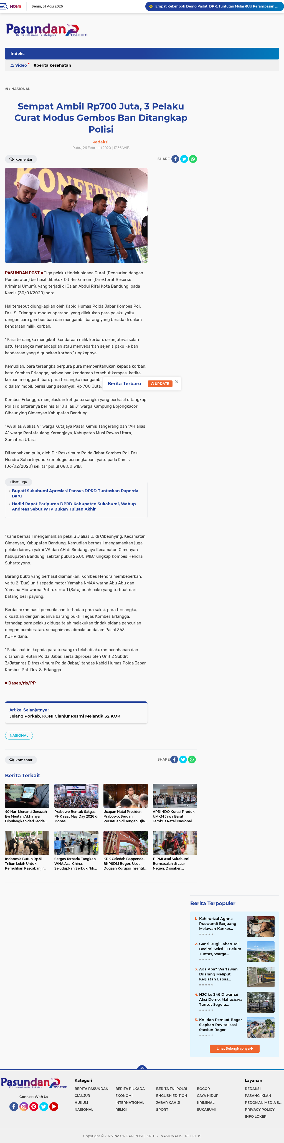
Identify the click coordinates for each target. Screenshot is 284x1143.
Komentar (23, 159)
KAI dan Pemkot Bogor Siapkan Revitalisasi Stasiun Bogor (220, 1024)
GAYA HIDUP (208, 1096)
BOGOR (203, 1089)
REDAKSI (253, 1089)
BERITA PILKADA (130, 1089)
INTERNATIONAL (129, 1102)
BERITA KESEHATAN (53, 65)
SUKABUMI (206, 1109)
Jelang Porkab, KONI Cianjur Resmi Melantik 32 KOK (64, 716)
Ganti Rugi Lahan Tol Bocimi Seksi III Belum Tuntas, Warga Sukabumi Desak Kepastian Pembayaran (220, 949)
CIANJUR (82, 1096)
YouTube (57, 1113)
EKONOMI (124, 1096)
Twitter (46, 1113)
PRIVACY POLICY (260, 1109)
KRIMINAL (205, 1102)
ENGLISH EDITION (171, 1096)
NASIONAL (19, 735)
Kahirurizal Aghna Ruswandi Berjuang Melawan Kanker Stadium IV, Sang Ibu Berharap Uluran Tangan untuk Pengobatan (219, 923)
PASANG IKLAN (258, 1096)
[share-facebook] (175, 159)
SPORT (162, 1109)
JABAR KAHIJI (168, 1102)
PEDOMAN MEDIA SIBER (264, 1102)
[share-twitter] (184, 159)
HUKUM (81, 1102)
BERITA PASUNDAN (91, 1089)
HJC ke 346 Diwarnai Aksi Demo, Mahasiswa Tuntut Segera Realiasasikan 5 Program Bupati (220, 999)
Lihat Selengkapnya (233, 1048)
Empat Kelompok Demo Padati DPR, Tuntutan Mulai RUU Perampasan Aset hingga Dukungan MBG (217, 6)
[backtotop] (142, 1070)
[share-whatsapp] (193, 159)
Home (15, 6)
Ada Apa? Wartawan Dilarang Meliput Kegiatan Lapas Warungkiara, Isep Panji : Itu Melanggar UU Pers (218, 974)
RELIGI (121, 1109)
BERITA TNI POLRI (171, 1089)
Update (161, 384)
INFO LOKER (256, 1116)
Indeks (17, 53)
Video (21, 65)
